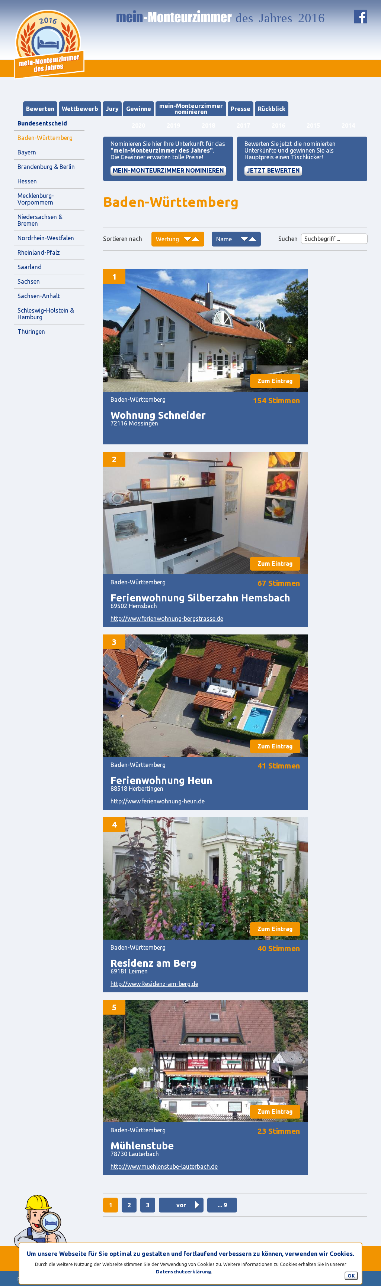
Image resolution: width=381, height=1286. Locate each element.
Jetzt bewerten (273, 170)
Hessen (27, 181)
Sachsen (28, 281)
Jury (112, 108)
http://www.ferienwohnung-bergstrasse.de (167, 618)
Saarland (29, 267)
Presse (240, 108)
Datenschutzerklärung (183, 1271)
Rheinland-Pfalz (38, 252)
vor (181, 1205)
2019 (173, 125)
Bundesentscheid (42, 123)
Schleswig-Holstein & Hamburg (46, 313)
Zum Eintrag (275, 381)
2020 (138, 125)
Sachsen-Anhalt (38, 296)
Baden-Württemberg (45, 137)
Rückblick (271, 108)
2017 (243, 125)
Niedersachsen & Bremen (40, 220)
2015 (313, 125)
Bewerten (40, 108)
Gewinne (138, 108)
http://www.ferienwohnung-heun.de (158, 801)
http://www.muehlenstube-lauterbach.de (164, 1166)
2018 (208, 125)
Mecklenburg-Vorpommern (35, 199)
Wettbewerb (80, 108)
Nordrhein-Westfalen (45, 238)
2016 (278, 125)
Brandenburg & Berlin (46, 166)
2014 (348, 125)
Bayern (26, 152)
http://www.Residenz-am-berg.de (154, 983)
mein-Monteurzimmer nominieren (191, 108)
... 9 (222, 1205)
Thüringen (31, 331)
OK (351, 1275)
